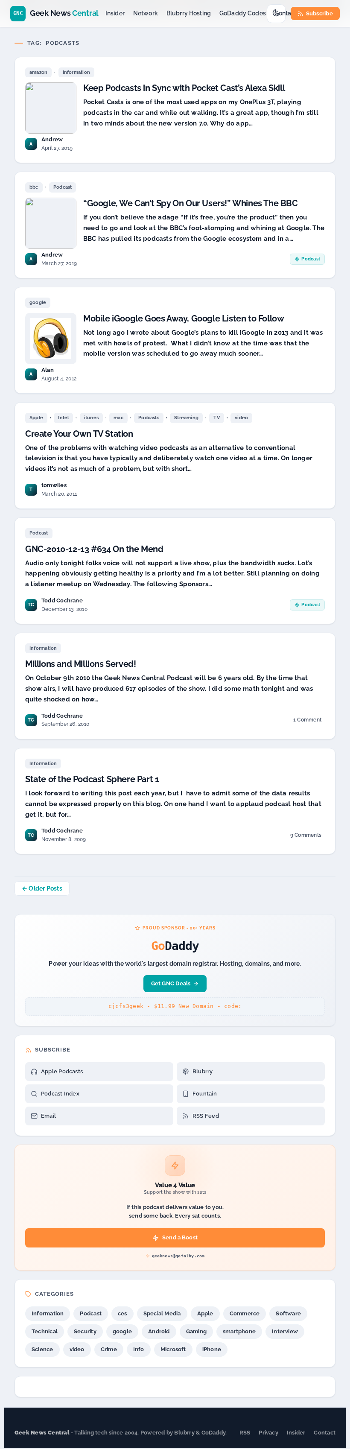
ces (122, 1313)
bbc (33, 187)
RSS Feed (205, 1116)
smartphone (239, 1331)
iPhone (211, 1349)
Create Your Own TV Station (79, 434)
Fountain (204, 1093)
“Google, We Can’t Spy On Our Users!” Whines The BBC (190, 203)
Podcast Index (60, 1093)
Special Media (162, 1313)
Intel (63, 418)
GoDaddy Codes (242, 13)
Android (159, 1331)
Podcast (62, 187)
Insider (115, 13)
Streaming (186, 418)
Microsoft (173, 1349)
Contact (285, 13)
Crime (109, 1349)
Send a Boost (180, 1237)
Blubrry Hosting (188, 13)
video (241, 418)
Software (288, 1313)
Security (85, 1331)
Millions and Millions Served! (80, 664)
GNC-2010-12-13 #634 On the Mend (94, 549)
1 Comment (307, 721)
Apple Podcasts (62, 1071)
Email (48, 1116)
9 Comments (305, 836)
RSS (245, 1432)
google (37, 302)
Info (138, 1349)
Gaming (196, 1331)
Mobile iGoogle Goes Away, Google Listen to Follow (183, 318)
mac (118, 418)
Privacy (268, 1432)
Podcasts (148, 418)
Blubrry (202, 1071)
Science (42, 1349)
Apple (36, 418)
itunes (91, 418)
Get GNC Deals (171, 983)
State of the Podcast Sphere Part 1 (92, 779)
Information (76, 72)
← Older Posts (42, 888)
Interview (285, 1331)
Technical (45, 1331)
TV (216, 418)
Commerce (245, 1313)
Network (145, 13)
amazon (38, 72)
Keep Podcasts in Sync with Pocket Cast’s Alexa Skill (184, 88)
